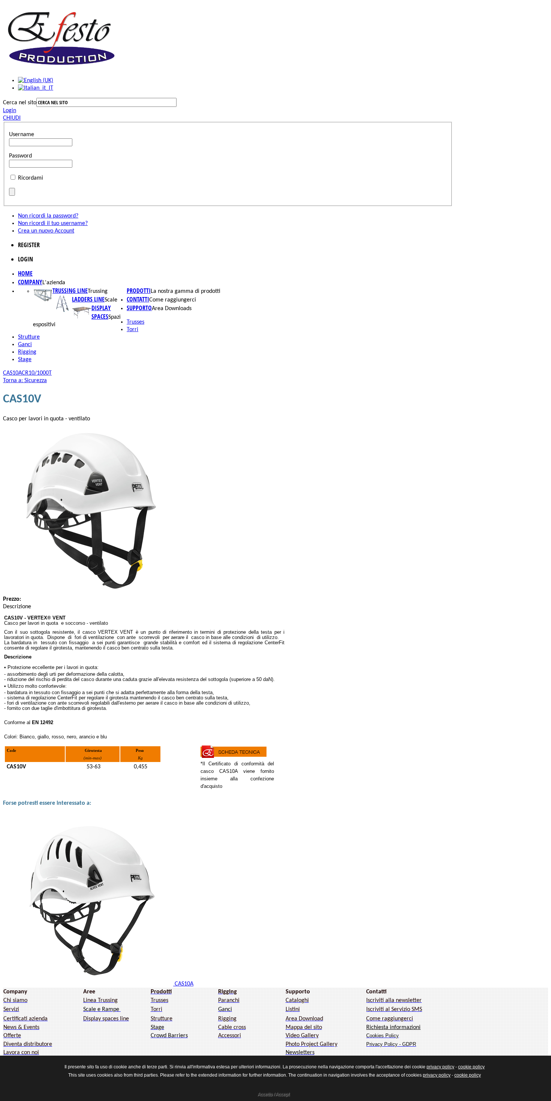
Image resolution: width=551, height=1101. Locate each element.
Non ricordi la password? (48, 216)
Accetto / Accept (273, 1094)
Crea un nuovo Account (46, 231)
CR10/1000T (37, 373)
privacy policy (440, 1067)
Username (21, 135)
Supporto (139, 308)
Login (9, 111)
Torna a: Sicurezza (25, 381)
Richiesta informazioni (393, 1027)
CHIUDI (12, 118)
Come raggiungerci (172, 300)
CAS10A (12, 373)
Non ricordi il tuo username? (53, 223)
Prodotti (139, 290)
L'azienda (53, 283)
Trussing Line (70, 290)
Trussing (98, 291)
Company (30, 282)
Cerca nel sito (19, 103)
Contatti (138, 299)
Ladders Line (88, 299)
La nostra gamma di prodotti (185, 291)
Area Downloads (172, 309)
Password (20, 156)
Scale (111, 300)
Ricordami (30, 178)
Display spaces (101, 312)
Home (25, 273)
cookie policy (471, 1067)
